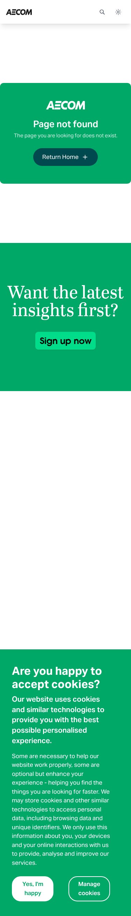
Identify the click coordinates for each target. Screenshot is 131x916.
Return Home (60, 157)
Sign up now (66, 340)
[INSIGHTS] (38, 11)
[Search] (102, 11)
